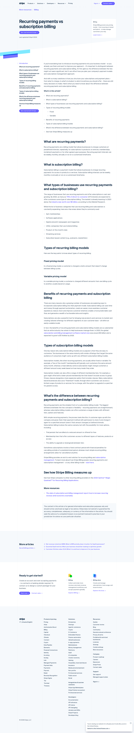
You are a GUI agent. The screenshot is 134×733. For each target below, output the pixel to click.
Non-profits (72, 670)
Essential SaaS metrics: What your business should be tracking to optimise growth (73, 546)
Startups (71, 624)
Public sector (72, 675)
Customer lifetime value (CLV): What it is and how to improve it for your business (73, 549)
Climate (46, 637)
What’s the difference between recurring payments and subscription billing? (29, 98)
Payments (47, 668)
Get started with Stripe (29, 32)
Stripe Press (97, 664)
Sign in (96, 3)
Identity (46, 652)
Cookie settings (98, 647)
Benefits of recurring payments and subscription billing (29, 87)
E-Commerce (72, 632)
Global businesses (74, 640)
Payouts (46, 670)
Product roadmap (98, 657)
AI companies (72, 655)
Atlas (45, 624)
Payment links (48, 665)
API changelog (72, 707)
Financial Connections (51, 650)
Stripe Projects (73, 713)
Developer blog (73, 715)
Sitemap (95, 644)
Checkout (47, 635)
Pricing (70, 3)
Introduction (23, 63)
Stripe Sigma (48, 678)
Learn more (97, 35)
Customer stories (98, 624)
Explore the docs (98, 590)
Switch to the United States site (98, 728)
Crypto (46, 642)
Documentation (73, 700)
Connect (46, 640)
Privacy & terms (98, 635)
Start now (24, 593)
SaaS (70, 652)
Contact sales (107, 3)
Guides (95, 622)
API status (71, 705)
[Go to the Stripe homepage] (21, 619)
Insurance (71, 665)
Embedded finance (74, 635)
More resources (25, 10)
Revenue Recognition (50, 675)
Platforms (71, 650)
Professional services (75, 673)
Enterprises (72, 622)
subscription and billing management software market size (67, 333)
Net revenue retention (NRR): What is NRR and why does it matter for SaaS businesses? (75, 544)
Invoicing (46, 655)
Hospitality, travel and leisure (77, 663)
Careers (95, 659)
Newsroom (96, 662)
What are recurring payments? (29, 67)
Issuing (46, 658)
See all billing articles (26, 548)
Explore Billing (73, 593)
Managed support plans (100, 677)
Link (45, 660)
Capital (46, 632)
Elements (47, 647)
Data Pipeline (48, 645)
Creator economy (74, 658)
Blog (94, 627)
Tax (45, 681)
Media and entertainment (76, 668)
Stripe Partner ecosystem (76, 690)
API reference (72, 702)
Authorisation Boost (50, 627)
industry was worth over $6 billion (65, 202)
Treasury (47, 686)
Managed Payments (50, 663)
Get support (97, 674)
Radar (45, 673)
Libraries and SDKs (74, 710)
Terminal (46, 683)
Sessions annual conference (102, 632)
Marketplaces (72, 645)
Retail (70, 678)
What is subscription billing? (28, 70)
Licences (96, 642)
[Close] (130, 723)
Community (96, 630)
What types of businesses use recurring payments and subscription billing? (29, 75)
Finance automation (74, 637)
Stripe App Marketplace (75, 687)
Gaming (70, 660)
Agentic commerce (74, 627)
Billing (36, 10)
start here (90, 462)
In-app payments (73, 642)
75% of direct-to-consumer (77, 197)
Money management (74, 647)
